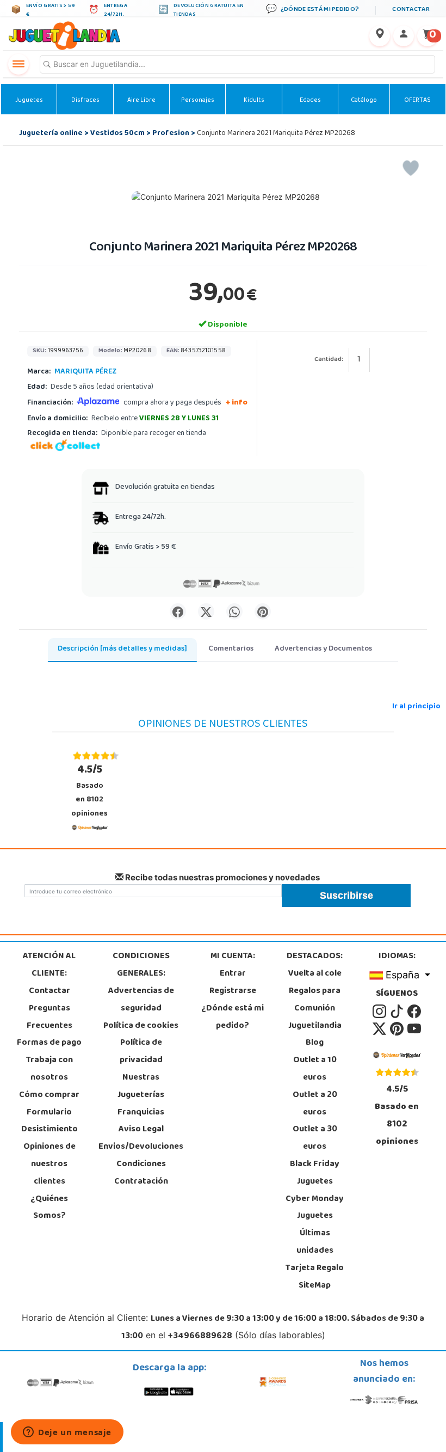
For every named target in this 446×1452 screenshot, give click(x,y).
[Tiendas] (379, 36)
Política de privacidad (141, 1051)
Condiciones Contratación (141, 1173)
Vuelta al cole (315, 974)
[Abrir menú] (18, 64)
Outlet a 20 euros (315, 1104)
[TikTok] (397, 1011)
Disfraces (85, 100)
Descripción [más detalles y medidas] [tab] (122, 649)
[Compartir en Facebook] (178, 611)
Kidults (254, 100)
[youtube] (414, 1029)
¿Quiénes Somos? (49, 1208)
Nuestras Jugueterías (140, 1086)
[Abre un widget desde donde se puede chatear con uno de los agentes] (67, 1433)
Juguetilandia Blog (315, 1035)
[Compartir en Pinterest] (263, 611)
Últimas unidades (314, 1242)
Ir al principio (416, 707)
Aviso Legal (141, 1129)
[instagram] (380, 1011)
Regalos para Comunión (314, 1000)
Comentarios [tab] (230, 649)
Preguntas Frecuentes (49, 1017)
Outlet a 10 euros (315, 1069)
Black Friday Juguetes (314, 1173)
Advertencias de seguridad (141, 1000)
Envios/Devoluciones (140, 1147)
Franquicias (140, 1113)
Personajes (197, 100)
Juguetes (29, 100)
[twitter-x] (380, 1029)
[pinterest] (397, 1029)
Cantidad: (328, 360)
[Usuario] (403, 36)
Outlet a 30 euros (315, 1138)
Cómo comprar (49, 1095)
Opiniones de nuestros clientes (49, 1164)
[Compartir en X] (206, 611)
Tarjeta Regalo (315, 1268)
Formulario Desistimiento (49, 1121)
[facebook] (414, 1011)
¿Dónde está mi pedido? (232, 1017)
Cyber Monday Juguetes (315, 1208)
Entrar (233, 974)
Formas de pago (49, 1043)
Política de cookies (140, 1026)
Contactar (49, 991)
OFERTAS (417, 100)
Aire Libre (141, 100)
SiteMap (315, 1286)
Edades (310, 100)
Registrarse (232, 991)
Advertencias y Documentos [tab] (323, 649)
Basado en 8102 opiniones (89, 791)
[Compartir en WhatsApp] (234, 611)
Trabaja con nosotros (49, 1069)
